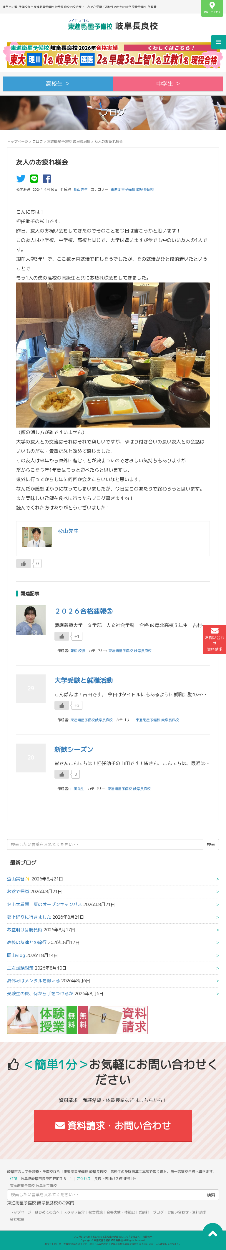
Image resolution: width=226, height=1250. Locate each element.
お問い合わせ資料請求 (214, 643)
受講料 (144, 1212)
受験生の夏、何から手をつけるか (40, 993)
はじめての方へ (47, 1212)
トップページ (17, 141)
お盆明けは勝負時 (24, 930)
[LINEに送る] (35, 180)
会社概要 (17, 1219)
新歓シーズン (73, 749)
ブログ (37, 141)
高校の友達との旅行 (27, 942)
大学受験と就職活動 (83, 680)
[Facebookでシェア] (48, 180)
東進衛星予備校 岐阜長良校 (68, 141)
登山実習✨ (18, 879)
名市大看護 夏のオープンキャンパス (44, 904)
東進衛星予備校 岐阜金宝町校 (33, 1185)
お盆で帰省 (18, 891)
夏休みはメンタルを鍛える (33, 981)
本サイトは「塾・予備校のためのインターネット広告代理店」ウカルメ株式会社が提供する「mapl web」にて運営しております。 (113, 1244)
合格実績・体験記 (121, 1212)
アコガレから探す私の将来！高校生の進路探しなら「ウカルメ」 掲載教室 (113, 1237)
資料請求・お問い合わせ (118, 1125)
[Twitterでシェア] (22, 180)
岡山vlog (16, 955)
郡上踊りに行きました (29, 917)
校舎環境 (96, 1212)
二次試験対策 (20, 968)
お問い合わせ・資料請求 (186, 1212)
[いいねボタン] (23, 563)
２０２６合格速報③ (83, 611)
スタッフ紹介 (74, 1212)
